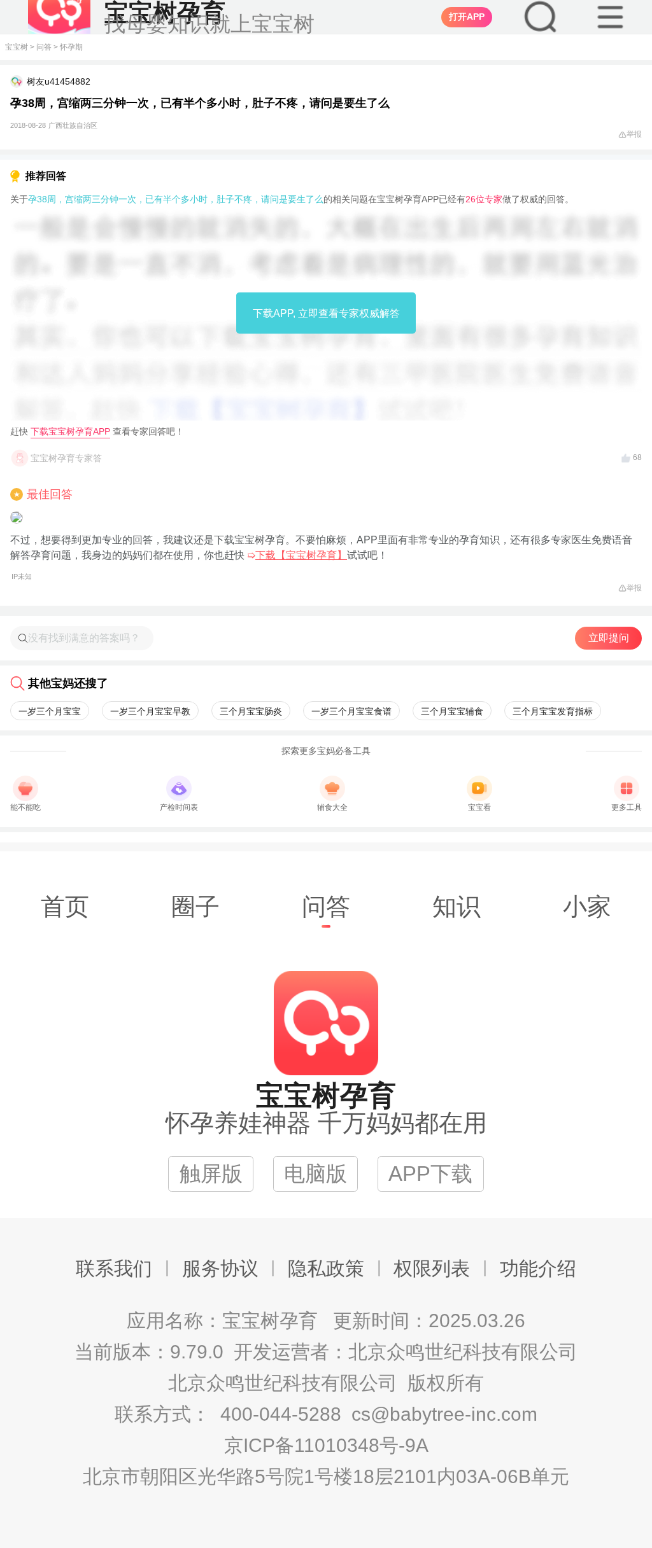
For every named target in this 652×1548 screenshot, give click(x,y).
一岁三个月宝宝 (49, 711)
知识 (456, 906)
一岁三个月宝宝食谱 (351, 711)
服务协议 (220, 1268)
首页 (65, 906)
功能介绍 (538, 1268)
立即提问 (608, 637)
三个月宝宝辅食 (452, 711)
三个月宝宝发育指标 (553, 711)
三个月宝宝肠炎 (251, 711)
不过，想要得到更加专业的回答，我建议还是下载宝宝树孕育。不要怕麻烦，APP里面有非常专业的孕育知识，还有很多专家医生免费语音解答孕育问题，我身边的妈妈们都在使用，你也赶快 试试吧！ (321, 557)
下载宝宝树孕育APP (70, 431)
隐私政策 (326, 1268)
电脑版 (315, 1173)
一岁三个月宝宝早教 (150, 711)
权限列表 (431, 1268)
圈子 (195, 906)
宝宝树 (16, 47)
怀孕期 (71, 47)
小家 (587, 906)
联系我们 (114, 1268)
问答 (44, 47)
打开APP (467, 16)
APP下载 (430, 1173)
